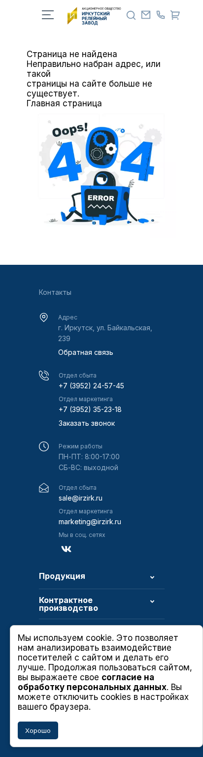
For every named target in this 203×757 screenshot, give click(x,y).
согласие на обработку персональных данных (92, 682)
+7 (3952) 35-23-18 (90, 409)
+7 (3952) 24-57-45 (91, 385)
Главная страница (64, 103)
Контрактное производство (68, 604)
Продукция (62, 576)
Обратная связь (85, 352)
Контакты (55, 292)
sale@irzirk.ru (80, 498)
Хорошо (38, 730)
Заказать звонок (87, 423)
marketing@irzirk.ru (90, 521)
